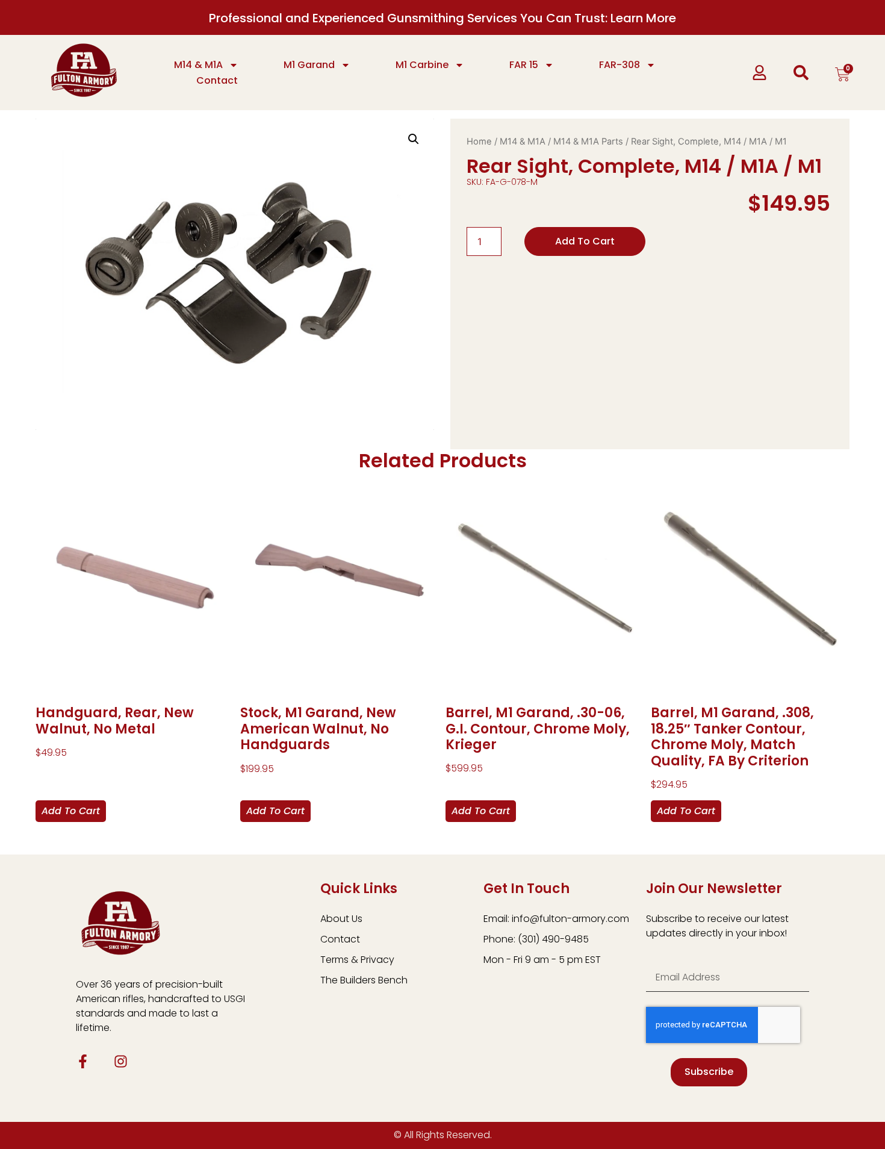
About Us (341, 919)
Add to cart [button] (71, 811)
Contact (217, 80)
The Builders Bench (364, 980)
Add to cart (585, 241)
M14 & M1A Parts (588, 141)
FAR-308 (619, 65)
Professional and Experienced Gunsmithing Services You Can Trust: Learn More (442, 18)
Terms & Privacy (357, 960)
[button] (413, 139)
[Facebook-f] (83, 1061)
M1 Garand (309, 65)
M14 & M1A (198, 65)
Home (479, 141)
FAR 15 (523, 65)
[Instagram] (121, 1061)
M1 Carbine (422, 65)
